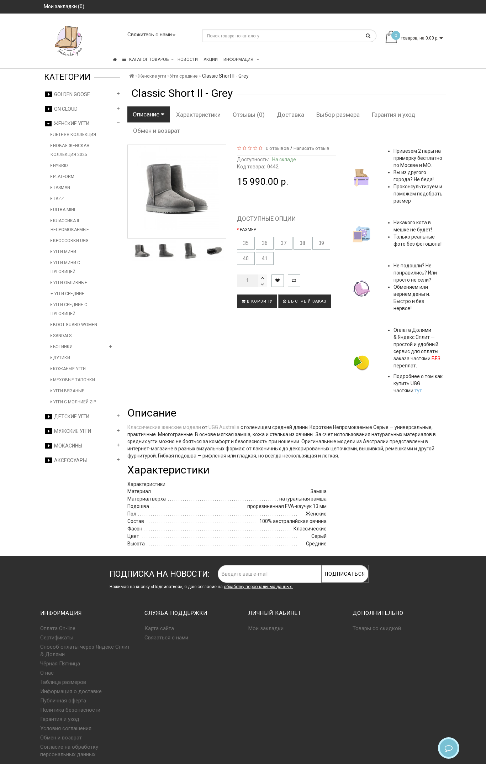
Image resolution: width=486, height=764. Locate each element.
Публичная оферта (63, 700)
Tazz (58, 198)
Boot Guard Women (74, 324)
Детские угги (70, 416)
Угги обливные (69, 282)
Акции (211, 59)
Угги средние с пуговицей (69, 309)
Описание (147, 114)
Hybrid (60, 165)
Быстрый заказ (306, 301)
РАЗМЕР (248, 229)
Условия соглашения (65, 728)
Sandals (62, 335)
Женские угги (70, 123)
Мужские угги (71, 431)
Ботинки (62, 346)
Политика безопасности (70, 710)
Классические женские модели (164, 427)
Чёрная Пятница (60, 663)
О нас (47, 673)
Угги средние (68, 293)
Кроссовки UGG (70, 240)
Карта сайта (159, 628)
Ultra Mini (63, 209)
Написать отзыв (311, 148)
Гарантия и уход (393, 114)
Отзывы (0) (249, 114)
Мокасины (67, 446)
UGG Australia (223, 427)
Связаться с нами (166, 637)
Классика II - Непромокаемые (70, 225)
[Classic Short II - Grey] (142, 251)
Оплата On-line (57, 628)
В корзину (259, 301)
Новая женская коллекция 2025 (70, 150)
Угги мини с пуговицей (65, 267)
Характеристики (198, 114)
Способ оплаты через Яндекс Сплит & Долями (85, 651)
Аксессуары (69, 460)
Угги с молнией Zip (74, 401)
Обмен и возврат (156, 130)
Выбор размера (338, 114)
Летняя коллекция (74, 134)
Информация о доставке (71, 691)
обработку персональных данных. (258, 586)
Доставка (290, 114)
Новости (188, 59)
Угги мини (64, 251)
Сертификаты (56, 637)
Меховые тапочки (73, 379)
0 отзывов (276, 148)
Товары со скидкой (377, 628)
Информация (238, 59)
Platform (63, 176)
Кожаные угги (69, 368)
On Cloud (65, 109)
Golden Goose (71, 94)
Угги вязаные (68, 390)
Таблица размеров (63, 682)
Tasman (61, 187)
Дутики (61, 357)
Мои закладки (266, 628)
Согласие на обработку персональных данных (69, 751)
